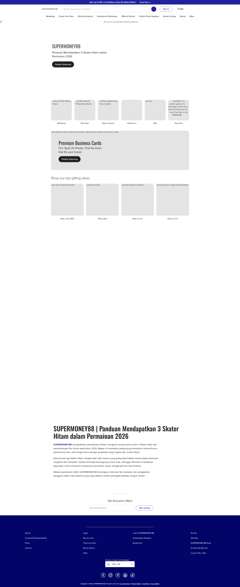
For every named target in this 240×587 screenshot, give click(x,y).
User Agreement (124, 584)
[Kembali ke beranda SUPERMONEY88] (51, 8)
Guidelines (146, 584)
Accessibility (155, 584)
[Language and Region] (182, 8)
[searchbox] (109, 9)
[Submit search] (153, 9)
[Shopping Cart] (194, 9)
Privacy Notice (136, 584)
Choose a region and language (117, 560)
